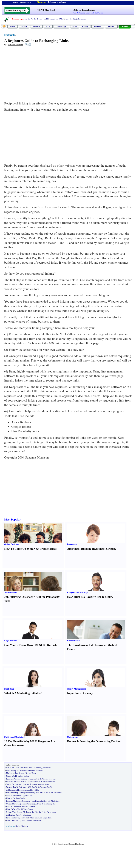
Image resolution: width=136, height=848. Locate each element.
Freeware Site (34, 779)
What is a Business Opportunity (19, 795)
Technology (61, 26)
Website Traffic (46, 787)
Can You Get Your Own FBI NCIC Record (30, 645)
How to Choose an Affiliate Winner (20, 807)
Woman (124, 26)
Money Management (76, 689)
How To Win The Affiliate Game (19, 809)
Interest (111, 26)
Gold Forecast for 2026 (53, 19)
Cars (48, 26)
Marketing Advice (33, 804)
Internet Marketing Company (18, 801)
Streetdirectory (63, 844)
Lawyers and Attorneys (77, 592)
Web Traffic (33, 787)
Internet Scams (29, 784)
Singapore (41, 2)
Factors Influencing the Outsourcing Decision (94, 741)
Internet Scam (43, 784)
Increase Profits (34, 781)
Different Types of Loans (84, 10)
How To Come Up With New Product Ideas (30, 548)
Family (85, 26)
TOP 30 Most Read (46, 10)
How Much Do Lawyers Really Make (89, 596)
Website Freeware (49, 779)
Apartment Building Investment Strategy (91, 548)
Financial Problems (53, 793)
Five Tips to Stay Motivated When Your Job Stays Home (29, 818)
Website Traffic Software (16, 787)
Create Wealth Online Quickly (18, 776)
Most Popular (12, 519)
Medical (36, 26)
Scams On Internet (13, 784)
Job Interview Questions (18, 596)
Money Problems (36, 793)
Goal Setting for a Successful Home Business (24, 770)
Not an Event (31, 773)
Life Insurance (73, 640)
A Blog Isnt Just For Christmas (18, 815)
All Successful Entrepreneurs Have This (22, 790)
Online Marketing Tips (15, 804)
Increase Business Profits (16, 781)
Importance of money (80, 693)
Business (97, 26)
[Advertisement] (33, 74)
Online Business (11, 544)
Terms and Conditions (76, 844)
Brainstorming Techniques (17, 793)
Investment (72, 544)
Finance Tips (17, 19)
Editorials (9, 35)
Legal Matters (10, 640)
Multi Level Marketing (14, 737)
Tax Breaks (36, 801)
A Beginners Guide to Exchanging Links (36, 41)
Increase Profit (49, 781)
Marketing (9, 689)
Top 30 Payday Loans (33, 19)
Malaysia (62, 2)
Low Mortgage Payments (76, 19)
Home (74, 26)
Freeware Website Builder (16, 779)
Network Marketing (51, 801)
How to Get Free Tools (15, 798)
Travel (12, 26)
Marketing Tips (50, 804)
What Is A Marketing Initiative (22, 693)
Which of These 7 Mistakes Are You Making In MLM (28, 768)
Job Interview (10, 592)
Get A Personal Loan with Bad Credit (88, 13)
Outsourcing (72, 737)
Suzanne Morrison (15, 45)
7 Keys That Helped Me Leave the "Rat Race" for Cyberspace (31, 812)
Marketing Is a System (15, 773)
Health (24, 26)
